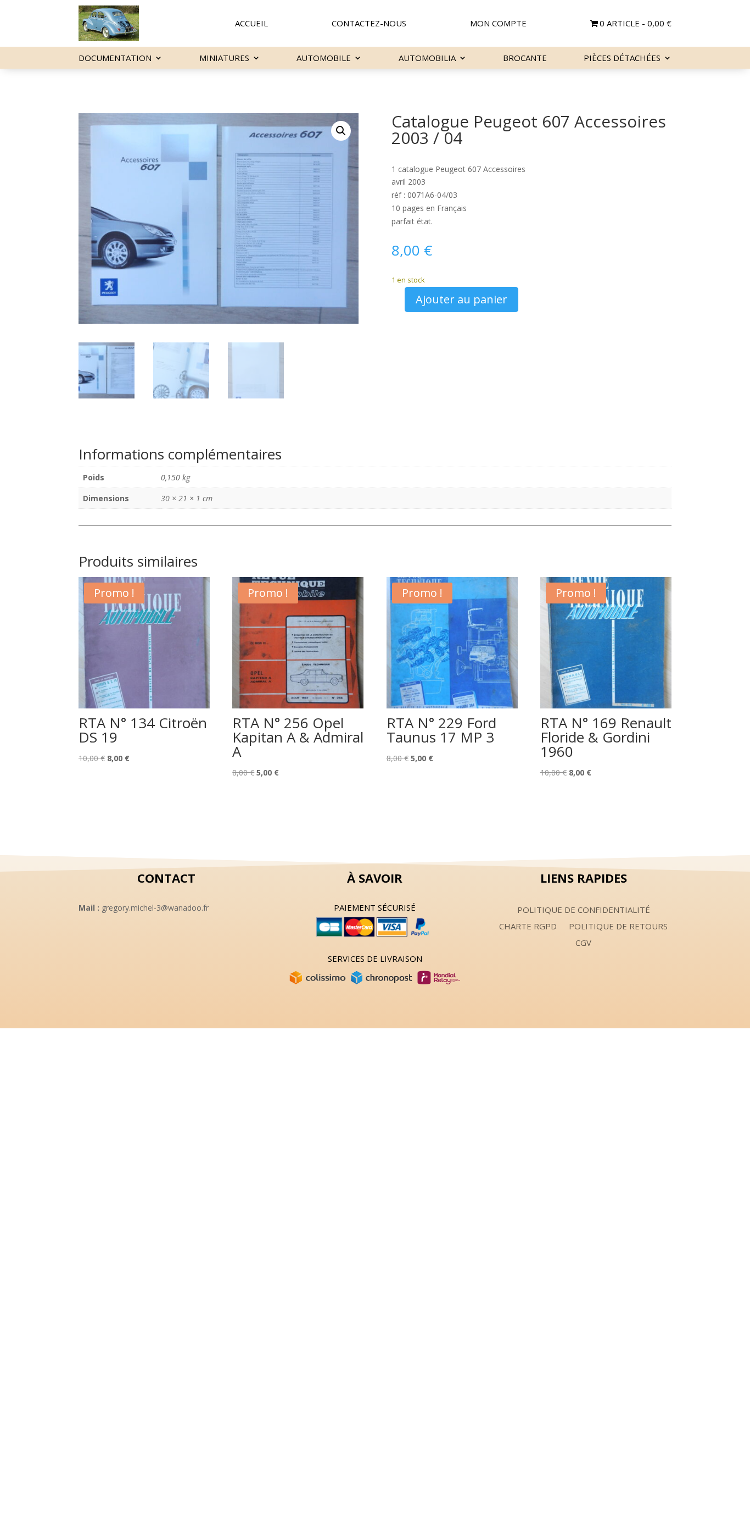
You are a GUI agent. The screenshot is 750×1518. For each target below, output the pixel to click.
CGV (583, 943)
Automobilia (427, 58)
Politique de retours (618, 927)
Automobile (323, 58)
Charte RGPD (528, 927)
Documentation (115, 58)
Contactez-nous (369, 24)
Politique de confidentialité (583, 910)
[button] (341, 131)
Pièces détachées (622, 58)
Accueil (251, 24)
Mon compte (498, 24)
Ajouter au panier (461, 299)
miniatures (224, 58)
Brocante (525, 58)
